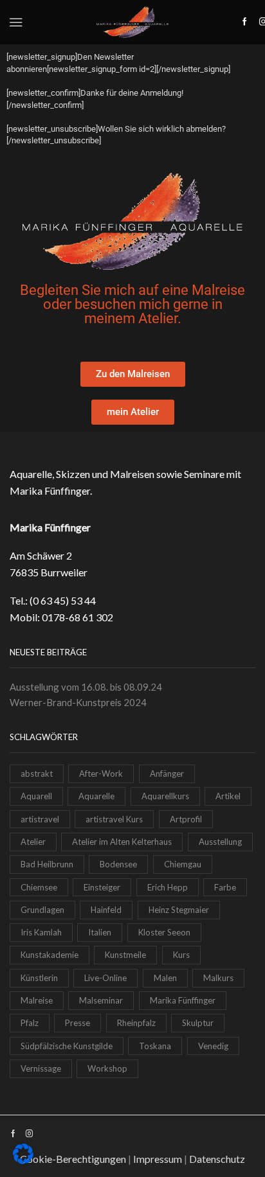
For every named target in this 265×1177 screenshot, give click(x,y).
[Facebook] (245, 22)
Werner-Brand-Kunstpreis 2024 (78, 702)
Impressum (157, 1159)
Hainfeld (106, 910)
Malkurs (218, 978)
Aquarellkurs (165, 796)
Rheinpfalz (136, 1023)
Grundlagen (42, 910)
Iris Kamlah (41, 932)
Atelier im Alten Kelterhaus (122, 841)
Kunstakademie (49, 955)
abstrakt (37, 773)
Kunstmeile (125, 955)
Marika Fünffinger (182, 1000)
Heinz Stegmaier (179, 910)
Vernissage (41, 1068)
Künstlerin (39, 978)
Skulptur (198, 1023)
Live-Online (105, 978)
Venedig (213, 1046)
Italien (99, 932)
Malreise (37, 1000)
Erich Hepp (167, 887)
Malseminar (101, 1000)
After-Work (101, 773)
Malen (165, 978)
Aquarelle (96, 796)
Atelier (33, 841)
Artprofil (186, 819)
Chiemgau (182, 864)
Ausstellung (220, 841)
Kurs (181, 955)
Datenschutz (217, 1159)
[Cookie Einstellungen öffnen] (23, 1161)
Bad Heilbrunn (47, 864)
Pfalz (30, 1023)
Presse (77, 1023)
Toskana (155, 1046)
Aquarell (36, 796)
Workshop (107, 1068)
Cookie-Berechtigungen (73, 1159)
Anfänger (167, 773)
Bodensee (118, 864)
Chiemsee (39, 887)
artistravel (40, 819)
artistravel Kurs (114, 819)
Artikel (228, 796)
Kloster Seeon (164, 932)
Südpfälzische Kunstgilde (67, 1046)
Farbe (225, 887)
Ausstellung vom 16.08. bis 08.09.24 (86, 687)
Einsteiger (102, 887)
